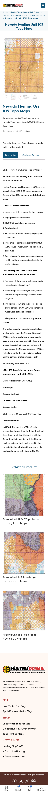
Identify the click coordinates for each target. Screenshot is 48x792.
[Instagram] (27, 781)
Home (5, 12)
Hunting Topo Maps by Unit (22, 12)
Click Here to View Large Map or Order (22, 169)
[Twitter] (21, 781)
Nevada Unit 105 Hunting (18, 131)
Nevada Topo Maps (12, 122)
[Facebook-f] (15, 781)
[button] (43, 5)
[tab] (10, 155)
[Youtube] (33, 781)
